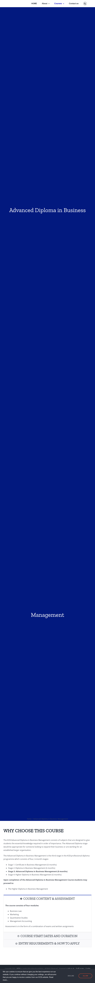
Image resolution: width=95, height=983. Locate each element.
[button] (85, 3)
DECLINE (71, 976)
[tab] (47, 898)
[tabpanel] (47, 917)
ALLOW (85, 976)
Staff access (80, 968)
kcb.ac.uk (71, 968)
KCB (18, 968)
